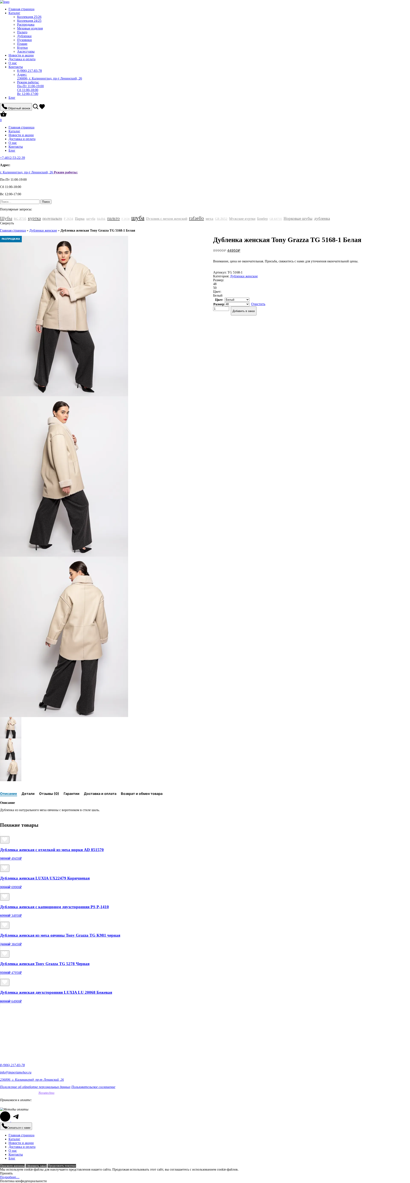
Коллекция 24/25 (29, 20)
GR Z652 (221, 218)
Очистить (258, 304)
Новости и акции (21, 55)
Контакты (16, 67)
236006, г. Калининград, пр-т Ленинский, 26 (49, 76)
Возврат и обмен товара (142, 793)
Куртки (22, 47)
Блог (12, 97)
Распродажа (25, 24)
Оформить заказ (36, 1165)
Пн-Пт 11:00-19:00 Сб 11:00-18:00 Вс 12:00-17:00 (30, 88)
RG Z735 (20, 218)
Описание (8, 793)
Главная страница (21, 9)
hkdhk (101, 218)
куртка (34, 218)
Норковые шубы (298, 218)
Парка (80, 219)
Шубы (6, 218)
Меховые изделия (30, 28)
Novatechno (46, 1092)
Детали (28, 793)
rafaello (196, 218)
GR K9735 (275, 218)
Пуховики (24, 40)
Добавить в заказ (244, 311)
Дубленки (24, 36)
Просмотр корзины (12, 1165)
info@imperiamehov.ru (15, 1072)
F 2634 (68, 218)
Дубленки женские (43, 230)
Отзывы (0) (49, 793)
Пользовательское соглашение (93, 1087)
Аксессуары (26, 51)
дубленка (322, 218)
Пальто (22, 32)
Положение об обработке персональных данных (35, 1087)
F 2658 (126, 218)
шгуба (90, 218)
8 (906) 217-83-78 (12, 1065)
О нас (13, 63)
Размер (218, 304)
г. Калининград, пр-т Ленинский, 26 (27, 172)
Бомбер (262, 218)
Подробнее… (9, 1177)
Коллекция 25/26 (29, 17)
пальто (113, 218)
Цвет (219, 300)
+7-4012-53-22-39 (12, 158)
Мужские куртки (242, 219)
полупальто (52, 218)
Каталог (14, 13)
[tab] (8, 793)
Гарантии (71, 793)
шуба (137, 218)
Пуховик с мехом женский (166, 219)
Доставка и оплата (22, 59)
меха (209, 219)
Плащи (22, 44)
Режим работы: (66, 172)
